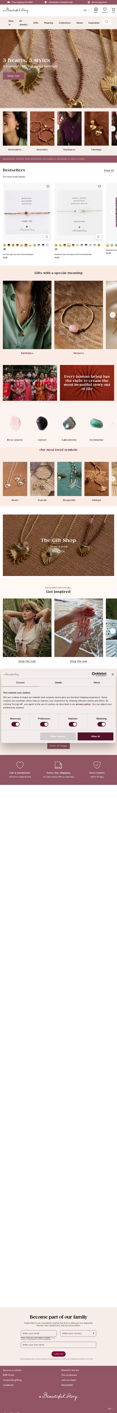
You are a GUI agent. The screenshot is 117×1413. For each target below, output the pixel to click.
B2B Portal (8, 1375)
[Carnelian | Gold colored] (13, 245)
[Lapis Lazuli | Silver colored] (43, 245)
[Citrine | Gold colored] (21, 245)
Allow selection (58, 736)
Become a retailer (12, 1370)
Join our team (68, 1380)
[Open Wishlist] (105, 9)
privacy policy (83, 704)
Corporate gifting (12, 1380)
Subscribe (58, 1354)
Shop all (109, 170)
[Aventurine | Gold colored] (4, 245)
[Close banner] (113, 674)
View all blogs (58, 745)
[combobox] (78, 1333)
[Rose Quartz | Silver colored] (90, 245)
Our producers (69, 1375)
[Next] (113, 128)
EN (85, 10)
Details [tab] (58, 682)
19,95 (5, 258)
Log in (98, 10)
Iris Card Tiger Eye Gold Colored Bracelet (18, 254)
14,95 (56, 258)
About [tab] (97, 682)
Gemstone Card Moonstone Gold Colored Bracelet (73, 254)
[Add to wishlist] (48, 186)
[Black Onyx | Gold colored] (9, 245)
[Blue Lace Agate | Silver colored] (47, 245)
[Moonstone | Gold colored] (30, 245)
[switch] (44, 724)
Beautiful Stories (70, 1370)
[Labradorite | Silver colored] (39, 245)
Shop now (13, 76)
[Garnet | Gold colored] (17, 245)
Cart (114, 10)
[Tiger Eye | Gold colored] (26, 245)
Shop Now (58, 551)
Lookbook (8, 1384)
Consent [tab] (20, 682)
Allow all (95, 736)
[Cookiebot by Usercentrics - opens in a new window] (93, 674)
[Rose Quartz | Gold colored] (34, 245)
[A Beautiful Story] (18, 10)
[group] (58, 131)
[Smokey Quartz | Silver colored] (94, 245)
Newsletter (67, 1384)
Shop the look (27, 661)
